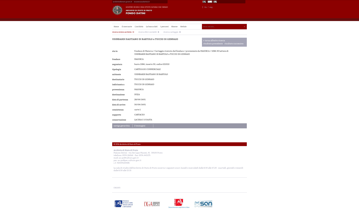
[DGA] (210, 2)
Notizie (183, 27)
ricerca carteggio (170, 32)
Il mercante (127, 27)
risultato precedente (213, 43)
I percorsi (164, 27)
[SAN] (203, 203)
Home (116, 27)
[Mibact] (123, 203)
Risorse (174, 27)
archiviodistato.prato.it (122, 2)
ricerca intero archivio (122, 32)
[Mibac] (204, 2)
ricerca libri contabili (147, 32)
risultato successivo (234, 43)
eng (211, 7)
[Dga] (153, 203)
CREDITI (117, 188)
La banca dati (151, 27)
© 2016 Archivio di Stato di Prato (127, 144)
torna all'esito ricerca (215, 40)
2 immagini (139, 126)
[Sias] (215, 2)
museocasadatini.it (142, 2)
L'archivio (139, 27)
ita (205, 7)
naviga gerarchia (122, 126)
